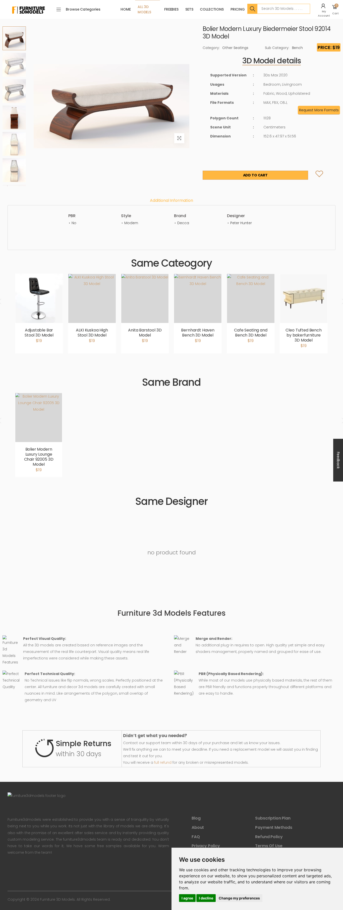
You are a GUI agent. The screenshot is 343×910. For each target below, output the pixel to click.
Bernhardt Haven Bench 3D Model (197, 332)
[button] (324, 9)
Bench (297, 47)
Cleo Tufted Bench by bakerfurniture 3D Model (303, 335)
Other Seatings (235, 47)
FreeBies (171, 9)
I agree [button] (187, 898)
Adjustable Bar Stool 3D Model (39, 332)
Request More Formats (319, 110)
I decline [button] (206, 898)
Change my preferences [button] (239, 898)
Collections (211, 9)
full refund (163, 762)
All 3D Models (144, 9)
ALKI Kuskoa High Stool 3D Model (92, 332)
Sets (189, 9)
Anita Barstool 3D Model (144, 332)
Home (126, 9)
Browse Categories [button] (83, 9)
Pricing (238, 9)
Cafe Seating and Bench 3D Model (250, 332)
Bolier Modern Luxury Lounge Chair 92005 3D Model (38, 456)
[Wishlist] (315, 175)
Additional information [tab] (171, 200)
